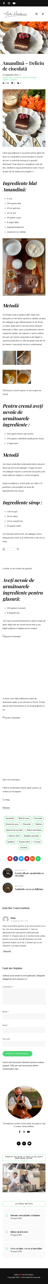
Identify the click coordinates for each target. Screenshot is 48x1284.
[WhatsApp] (38, 858)
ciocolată (38, 818)
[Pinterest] (26, 858)
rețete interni (25, 842)
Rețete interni (29, 78)
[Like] (10, 858)
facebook (3, 3)
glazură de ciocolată (15, 830)
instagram (9, 3)
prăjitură (11, 842)
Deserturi (7, 78)
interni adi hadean (34, 830)
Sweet (6, 80)
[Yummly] (32, 858)
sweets (24, 848)
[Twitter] (21, 858)
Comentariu (8, 987)
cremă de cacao (13, 824)
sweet (38, 842)
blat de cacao (25, 818)
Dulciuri (17, 78)
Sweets (13, 80)
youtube (14, 3)
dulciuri (39, 824)
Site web (6, 1039)
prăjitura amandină (32, 836)
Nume (6, 1012)
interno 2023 (15, 836)
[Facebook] (15, 858)
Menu (42, 14)
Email (5, 1025)
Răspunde (7, 951)
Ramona (6, 807)
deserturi (27, 824)
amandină (10, 818)
